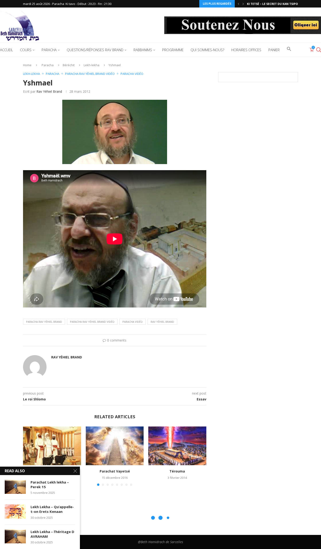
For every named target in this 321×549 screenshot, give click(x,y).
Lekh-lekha (91, 65)
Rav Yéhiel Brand (49, 91)
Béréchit (68, 65)
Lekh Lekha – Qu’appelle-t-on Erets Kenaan (52, 509)
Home (27, 65)
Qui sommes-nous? (207, 49)
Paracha (49, 49)
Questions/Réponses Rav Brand (95, 49)
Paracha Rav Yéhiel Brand (44, 321)
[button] (238, 4)
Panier (274, 49)
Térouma (177, 471)
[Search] (318, 50)
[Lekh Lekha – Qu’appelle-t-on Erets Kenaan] (15, 511)
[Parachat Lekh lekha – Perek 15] (15, 487)
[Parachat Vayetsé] (115, 445)
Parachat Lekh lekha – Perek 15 (50, 484)
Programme (173, 49)
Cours (25, 49)
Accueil (6, 49)
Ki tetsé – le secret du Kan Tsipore (274, 4)
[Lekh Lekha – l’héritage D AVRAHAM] (15, 536)
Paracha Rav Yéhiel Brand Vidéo (92, 321)
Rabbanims (142, 49)
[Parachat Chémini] (52, 445)
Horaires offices (246, 49)
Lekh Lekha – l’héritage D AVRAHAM (52, 534)
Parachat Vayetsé (114, 471)
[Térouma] (177, 445)
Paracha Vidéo (132, 321)
